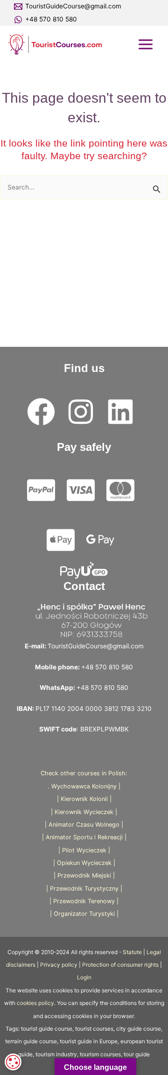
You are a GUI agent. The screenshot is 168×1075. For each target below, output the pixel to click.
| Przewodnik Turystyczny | (84, 888)
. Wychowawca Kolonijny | (84, 786)
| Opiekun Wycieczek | (84, 862)
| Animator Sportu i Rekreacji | (84, 837)
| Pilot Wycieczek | (84, 850)
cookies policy (35, 1003)
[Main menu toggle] (146, 44)
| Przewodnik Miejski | (84, 875)
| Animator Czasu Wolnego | (84, 824)
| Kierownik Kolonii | (84, 798)
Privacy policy (58, 965)
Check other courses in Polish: (84, 773)
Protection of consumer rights (120, 965)
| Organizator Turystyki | (84, 913)
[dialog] (13, 1062)
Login (84, 977)
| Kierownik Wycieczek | (84, 811)
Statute (132, 952)
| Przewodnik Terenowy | (84, 901)
